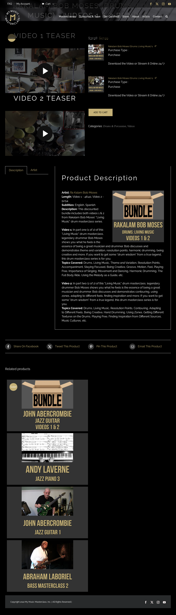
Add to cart (101, 112)
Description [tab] (16, 170)
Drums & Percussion (114, 126)
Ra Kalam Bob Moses (83, 192)
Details (47, 405)
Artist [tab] (34, 170)
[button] (167, 16)
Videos (131, 126)
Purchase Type (118, 50)
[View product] (156, 46)
